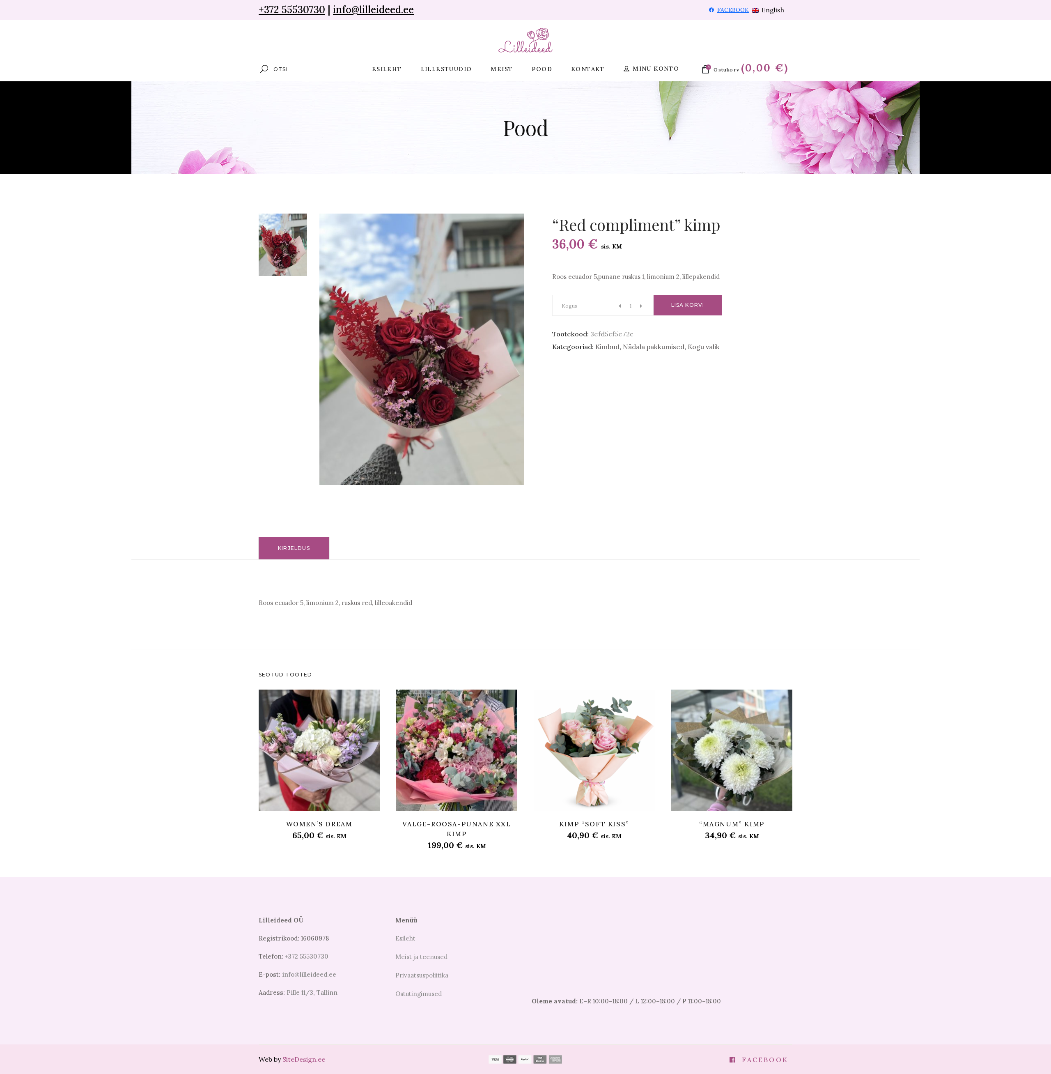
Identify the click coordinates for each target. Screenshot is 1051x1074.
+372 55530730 (292, 9)
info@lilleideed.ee (373, 9)
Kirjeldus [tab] (294, 548)
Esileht (405, 938)
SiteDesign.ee (303, 1059)
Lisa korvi (687, 305)
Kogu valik (704, 347)
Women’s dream (319, 824)
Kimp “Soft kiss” (594, 824)
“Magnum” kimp (731, 824)
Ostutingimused (418, 994)
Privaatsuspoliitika (421, 975)
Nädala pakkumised (653, 347)
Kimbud (607, 347)
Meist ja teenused (421, 957)
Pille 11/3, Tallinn (312, 992)
